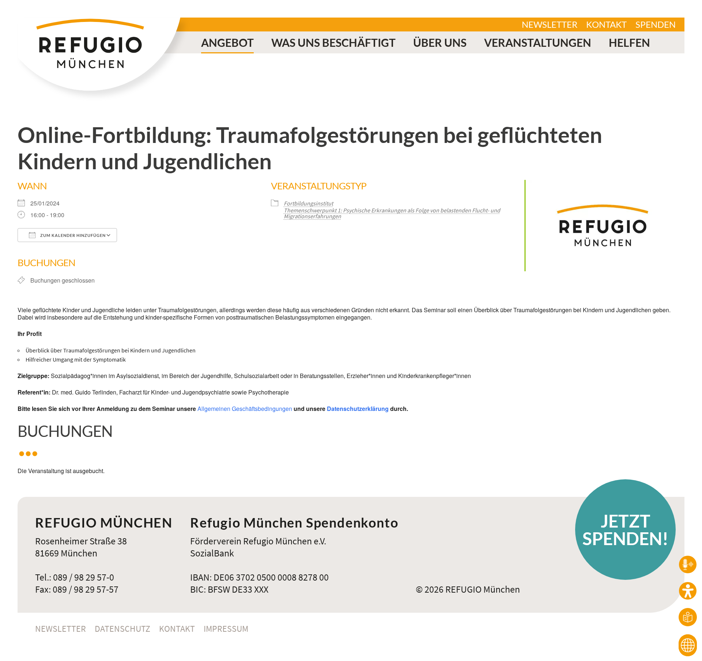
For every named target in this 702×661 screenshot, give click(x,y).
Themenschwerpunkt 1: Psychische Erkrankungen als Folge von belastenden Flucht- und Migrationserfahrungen (392, 213)
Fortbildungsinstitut (308, 203)
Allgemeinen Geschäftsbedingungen (244, 408)
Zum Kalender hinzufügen (72, 235)
